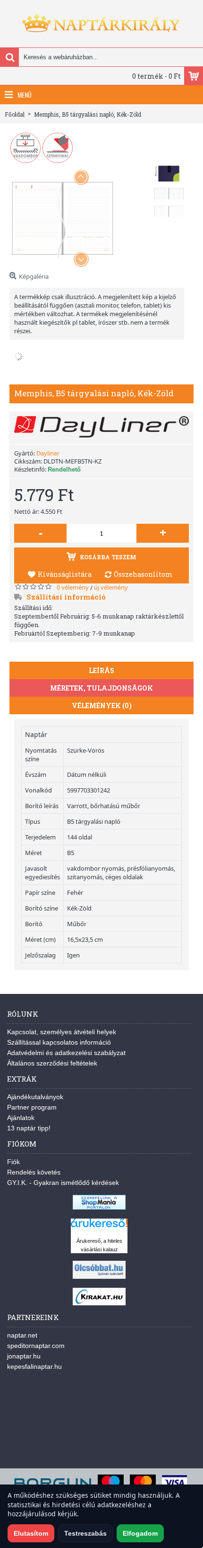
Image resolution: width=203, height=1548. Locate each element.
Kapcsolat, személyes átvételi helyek (61, 1032)
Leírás (101, 670)
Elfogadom (140, 1533)
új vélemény (111, 587)
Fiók (13, 1162)
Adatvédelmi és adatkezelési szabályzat (66, 1052)
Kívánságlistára (65, 574)
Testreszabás (85, 1533)
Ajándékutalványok (35, 1097)
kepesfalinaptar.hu (34, 1366)
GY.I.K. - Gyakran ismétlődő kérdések (63, 1182)
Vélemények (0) (102, 705)
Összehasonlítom (143, 574)
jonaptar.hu (24, 1356)
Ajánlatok (20, 1117)
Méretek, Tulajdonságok (101, 687)
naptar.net (22, 1335)
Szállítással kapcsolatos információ (59, 1042)
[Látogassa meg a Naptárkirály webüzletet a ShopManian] (99, 1207)
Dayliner (47, 453)
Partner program (32, 1107)
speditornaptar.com (36, 1345)
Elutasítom (31, 1533)
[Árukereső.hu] (99, 1227)
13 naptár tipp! (29, 1128)
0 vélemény (73, 587)
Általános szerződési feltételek (52, 1063)
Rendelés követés (33, 1172)
